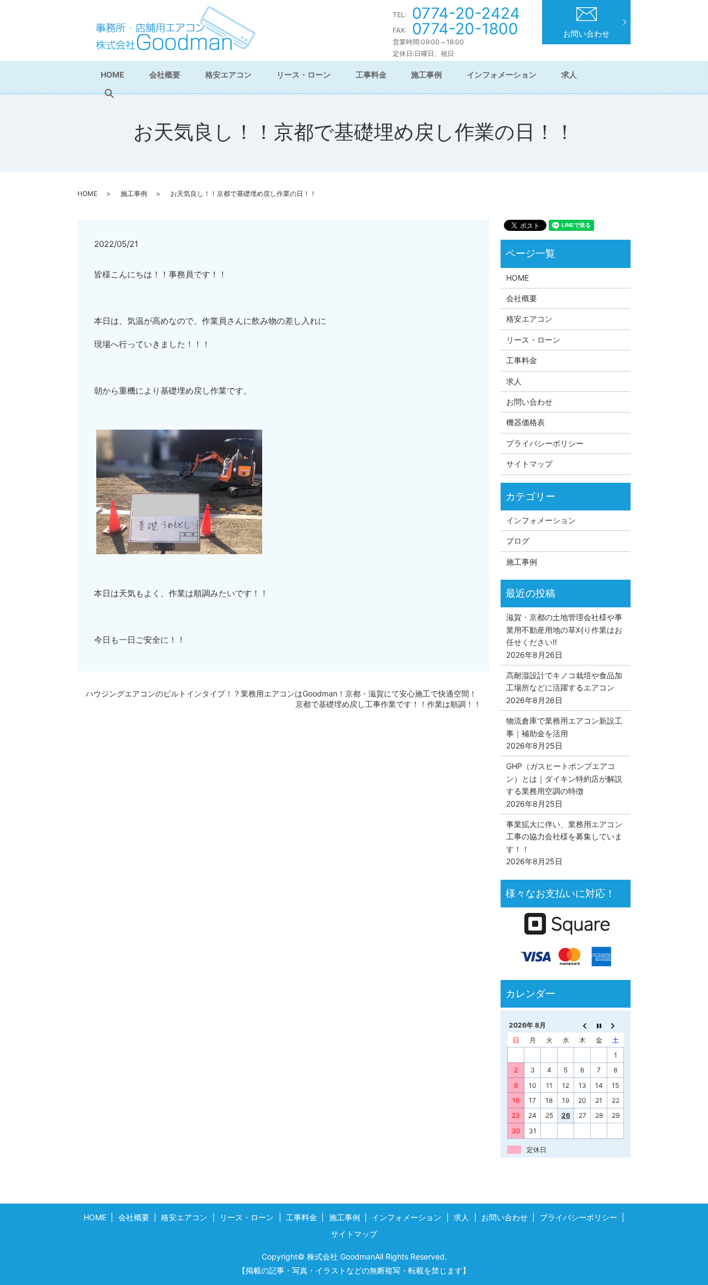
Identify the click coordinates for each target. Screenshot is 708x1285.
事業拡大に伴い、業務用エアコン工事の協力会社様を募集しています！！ (564, 836)
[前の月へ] (582, 1025)
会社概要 (164, 74)
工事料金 (371, 74)
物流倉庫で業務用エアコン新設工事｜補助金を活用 (564, 726)
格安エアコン (228, 74)
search (109, 93)
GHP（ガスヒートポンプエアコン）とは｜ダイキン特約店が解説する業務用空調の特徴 (564, 778)
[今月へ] (599, 1025)
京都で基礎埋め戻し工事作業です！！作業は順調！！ (388, 704)
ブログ (517, 540)
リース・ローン (304, 74)
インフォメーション (502, 74)
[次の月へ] (615, 1025)
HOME (112, 74)
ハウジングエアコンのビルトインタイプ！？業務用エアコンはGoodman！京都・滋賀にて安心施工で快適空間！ (281, 693)
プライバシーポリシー (545, 443)
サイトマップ (529, 463)
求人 (569, 74)
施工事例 (426, 74)
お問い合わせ (586, 33)
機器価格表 (525, 422)
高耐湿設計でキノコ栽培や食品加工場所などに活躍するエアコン (564, 681)
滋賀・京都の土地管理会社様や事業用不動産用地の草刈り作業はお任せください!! (564, 629)
